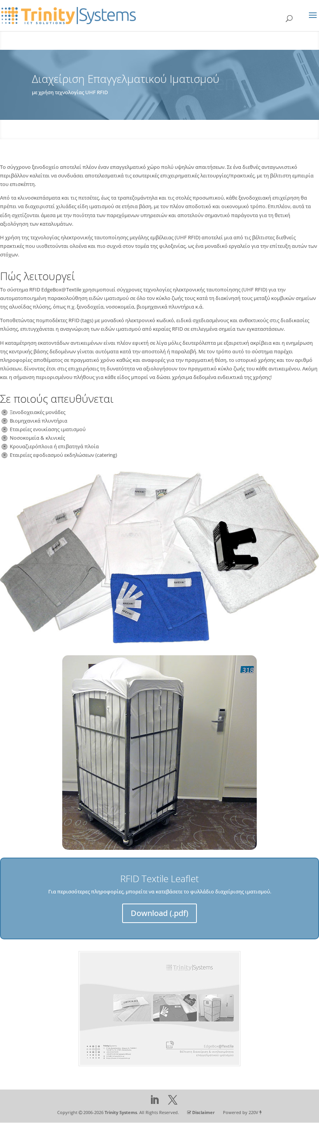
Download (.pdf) (159, 913)
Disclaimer (203, 1112)
